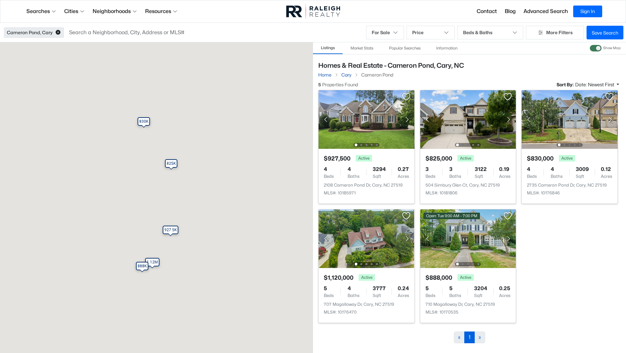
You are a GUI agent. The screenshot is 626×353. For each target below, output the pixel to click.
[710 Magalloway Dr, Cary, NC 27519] (468, 238)
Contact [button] (487, 11)
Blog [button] (510, 11)
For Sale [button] (381, 32)
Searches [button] (38, 11)
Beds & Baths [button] (477, 32)
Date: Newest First (595, 84)
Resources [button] (158, 11)
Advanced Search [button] (546, 11)
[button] (58, 32)
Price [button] (418, 32)
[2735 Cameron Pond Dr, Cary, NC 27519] (570, 119)
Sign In (587, 11)
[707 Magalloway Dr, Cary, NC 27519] (366, 238)
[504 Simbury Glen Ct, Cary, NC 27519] (468, 119)
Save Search (605, 32)
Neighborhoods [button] (112, 11)
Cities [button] (71, 11)
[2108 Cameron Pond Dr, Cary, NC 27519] (366, 119)
